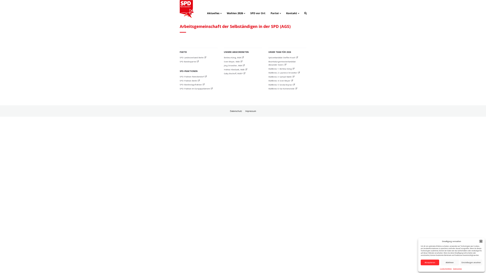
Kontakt (291, 13)
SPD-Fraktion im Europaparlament (195, 88)
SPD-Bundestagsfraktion (191, 84)
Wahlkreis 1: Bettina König (280, 68)
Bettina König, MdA (232, 57)
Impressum (250, 111)
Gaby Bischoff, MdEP (233, 73)
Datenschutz (457, 269)
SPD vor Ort (257, 13)
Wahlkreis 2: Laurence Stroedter (282, 72)
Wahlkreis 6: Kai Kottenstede (281, 88)
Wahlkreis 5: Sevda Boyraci (280, 84)
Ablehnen (450, 262)
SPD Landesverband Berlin (192, 57)
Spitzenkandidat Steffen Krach (281, 57)
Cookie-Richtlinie (446, 269)
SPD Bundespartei (188, 61)
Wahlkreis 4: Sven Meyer (279, 80)
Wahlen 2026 (235, 13)
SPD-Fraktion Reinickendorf (192, 76)
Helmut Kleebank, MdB (234, 69)
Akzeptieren (430, 262)
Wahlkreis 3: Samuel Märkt (280, 76)
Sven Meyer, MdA (232, 61)
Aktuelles (213, 13)
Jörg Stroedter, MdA (233, 65)
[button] (481, 241)
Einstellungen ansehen (471, 262)
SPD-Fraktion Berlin (188, 80)
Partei (275, 13)
